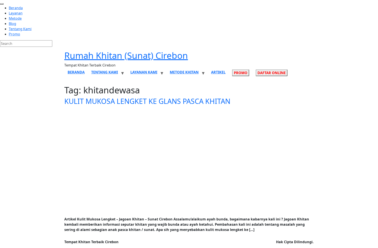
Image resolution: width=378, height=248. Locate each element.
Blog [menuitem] (12, 23)
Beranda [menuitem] (16, 7)
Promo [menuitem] (14, 34)
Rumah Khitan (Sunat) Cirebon (126, 55)
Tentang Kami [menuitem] (20, 28)
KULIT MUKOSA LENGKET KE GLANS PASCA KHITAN (147, 101)
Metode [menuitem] (15, 18)
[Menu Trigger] (2, 4)
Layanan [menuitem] (16, 13)
